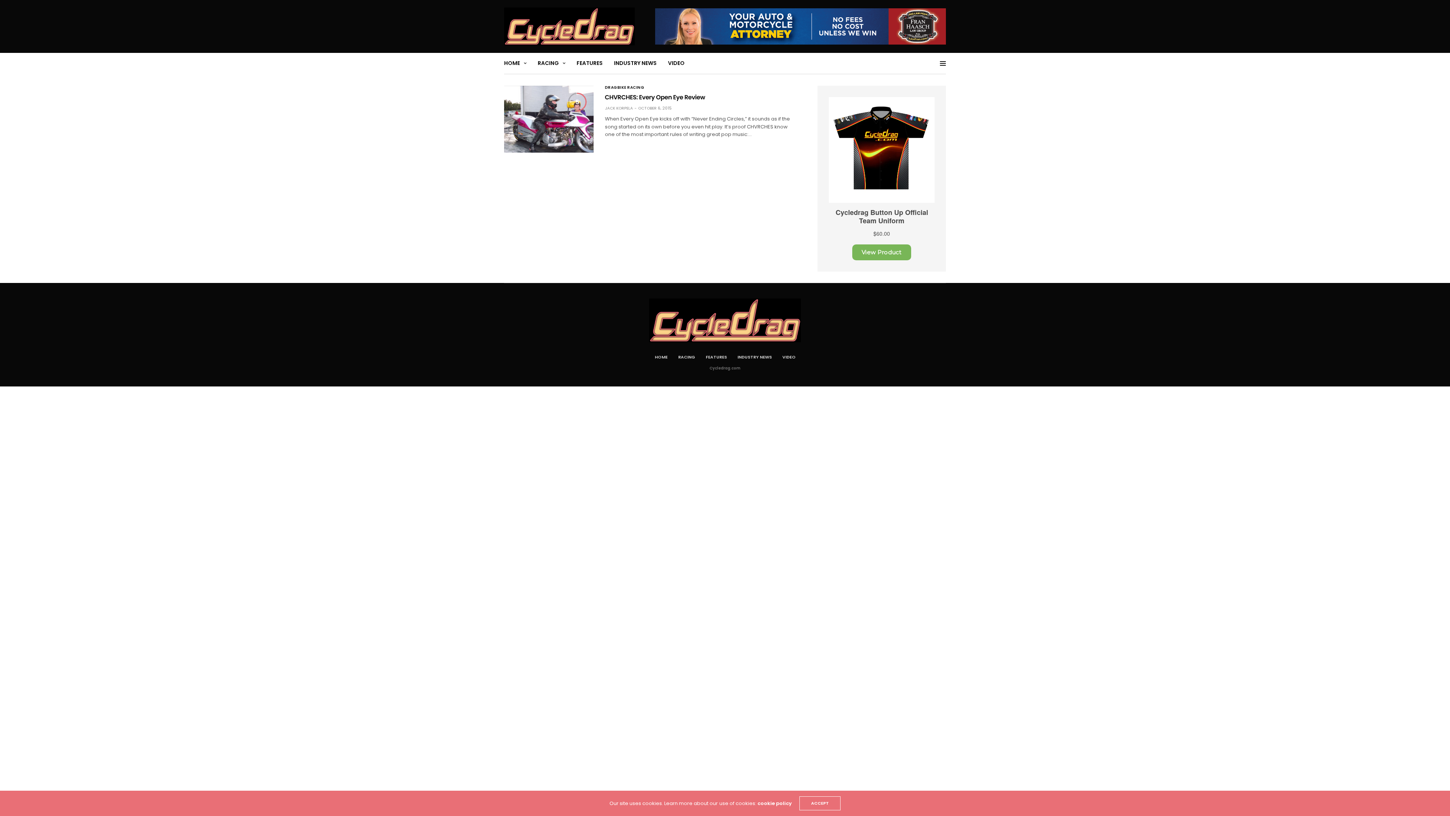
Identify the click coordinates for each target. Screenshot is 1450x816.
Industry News (635, 63)
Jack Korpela (619, 108)
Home (512, 63)
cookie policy (774, 803)
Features (590, 63)
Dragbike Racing (625, 88)
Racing (548, 63)
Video (676, 63)
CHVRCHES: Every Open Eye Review (655, 97)
